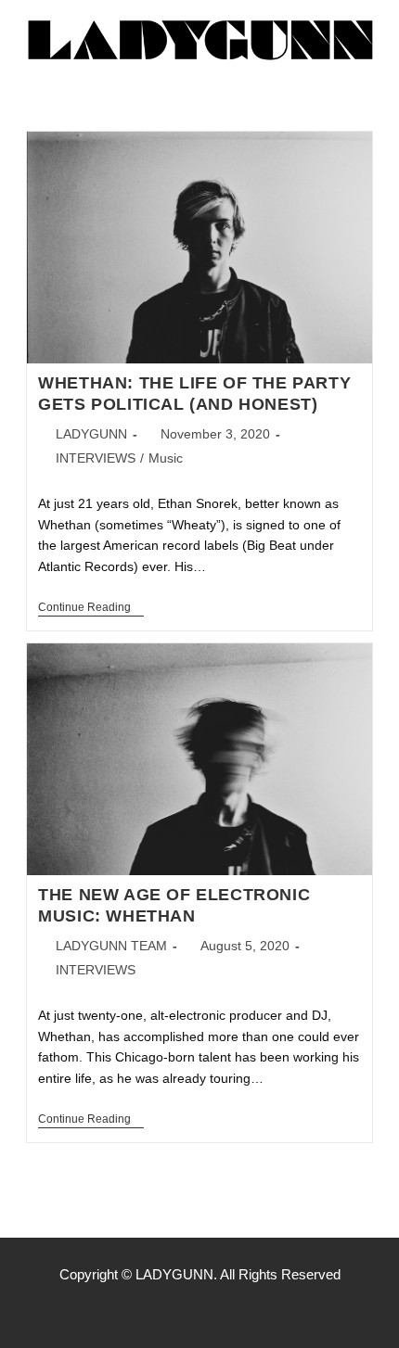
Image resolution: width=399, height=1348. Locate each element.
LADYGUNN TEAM (111, 945)
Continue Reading (91, 607)
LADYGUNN (91, 433)
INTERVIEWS (95, 458)
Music (165, 458)
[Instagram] (199, 1311)
